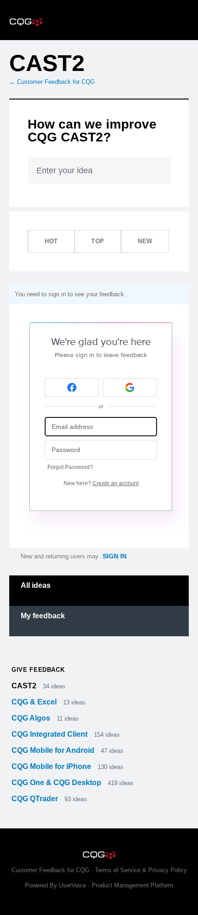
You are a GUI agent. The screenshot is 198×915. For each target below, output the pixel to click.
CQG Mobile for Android (54, 750)
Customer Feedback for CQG (50, 870)
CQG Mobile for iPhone (52, 766)
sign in (115, 556)
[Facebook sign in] (72, 387)
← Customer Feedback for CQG (52, 81)
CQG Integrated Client (50, 734)
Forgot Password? (70, 467)
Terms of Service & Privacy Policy (141, 870)
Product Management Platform (132, 885)
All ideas (36, 585)
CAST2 (25, 686)
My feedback (43, 616)
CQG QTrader (36, 799)
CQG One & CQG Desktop (57, 782)
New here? (101, 483)
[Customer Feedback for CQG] (99, 20)
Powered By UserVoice (56, 885)
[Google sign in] (130, 387)
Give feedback (38, 669)
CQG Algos (32, 718)
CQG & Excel (35, 702)
